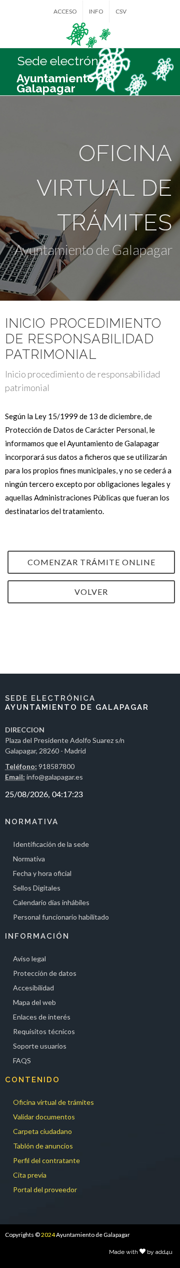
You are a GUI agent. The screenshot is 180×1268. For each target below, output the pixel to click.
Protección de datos (44, 973)
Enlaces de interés (41, 1016)
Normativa (29, 858)
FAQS (22, 1060)
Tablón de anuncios (43, 1146)
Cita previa (29, 1175)
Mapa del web (34, 1002)
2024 (48, 1234)
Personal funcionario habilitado (61, 917)
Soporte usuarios (39, 1046)
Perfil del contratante (46, 1160)
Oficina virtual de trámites (53, 1102)
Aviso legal (29, 958)
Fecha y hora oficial (42, 873)
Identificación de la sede (51, 844)
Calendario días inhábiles (51, 902)
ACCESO (65, 11)
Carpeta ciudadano (42, 1131)
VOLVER (91, 591)
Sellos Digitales (36, 887)
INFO (96, 11)
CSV (121, 11)
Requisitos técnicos (44, 1031)
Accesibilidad (33, 987)
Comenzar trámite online (92, 562)
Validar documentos (44, 1116)
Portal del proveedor (45, 1189)
